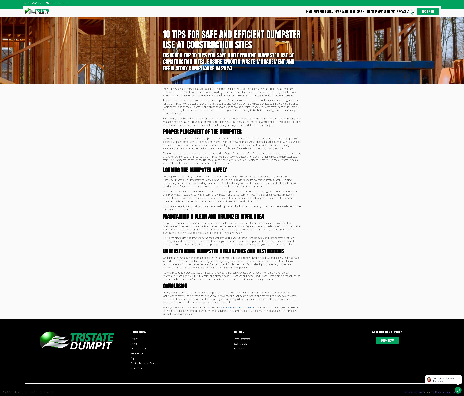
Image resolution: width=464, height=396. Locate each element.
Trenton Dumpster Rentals (380, 11)
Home (309, 11)
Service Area (341, 11)
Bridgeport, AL (241, 348)
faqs (352, 11)
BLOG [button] (360, 11)
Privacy (134, 338)
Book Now (427, 11)
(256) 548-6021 (35, 3)
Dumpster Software (412, 391)
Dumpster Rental (323, 11)
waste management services (238, 307)
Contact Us (403, 11)
